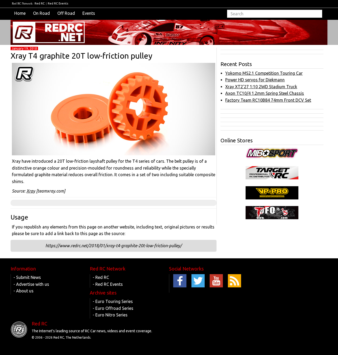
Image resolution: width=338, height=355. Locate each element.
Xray (30, 191)
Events (88, 13)
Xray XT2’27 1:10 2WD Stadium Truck (261, 86)
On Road (41, 13)
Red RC (40, 3)
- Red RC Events (108, 284)
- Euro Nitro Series (110, 314)
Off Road (66, 13)
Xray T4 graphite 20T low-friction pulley (81, 55)
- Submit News (27, 277)
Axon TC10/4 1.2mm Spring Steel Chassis (264, 93)
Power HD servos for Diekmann (255, 79)
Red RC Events (58, 3)
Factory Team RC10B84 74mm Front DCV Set (268, 100)
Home (20, 13)
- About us (23, 290)
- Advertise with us (31, 284)
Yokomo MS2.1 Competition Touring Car (264, 73)
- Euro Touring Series (113, 301)
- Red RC (101, 277)
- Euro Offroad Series (113, 308)
